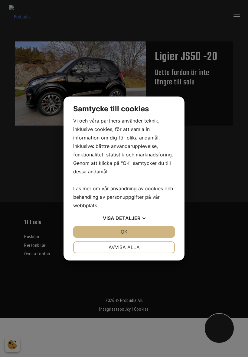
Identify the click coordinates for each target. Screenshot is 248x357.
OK (124, 232)
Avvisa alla (124, 247)
